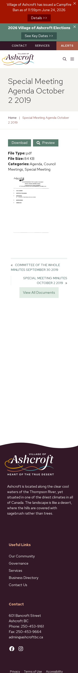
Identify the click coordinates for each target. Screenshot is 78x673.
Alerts (67, 45)
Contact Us (18, 585)
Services (42, 45)
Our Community (22, 556)
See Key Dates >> (39, 35)
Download (19, 142)
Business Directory (23, 577)
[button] (64, 59)
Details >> (39, 18)
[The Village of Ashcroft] (18, 59)
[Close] (74, 3)
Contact (19, 45)
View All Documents (39, 292)
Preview (48, 142)
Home (12, 118)
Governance (18, 563)
